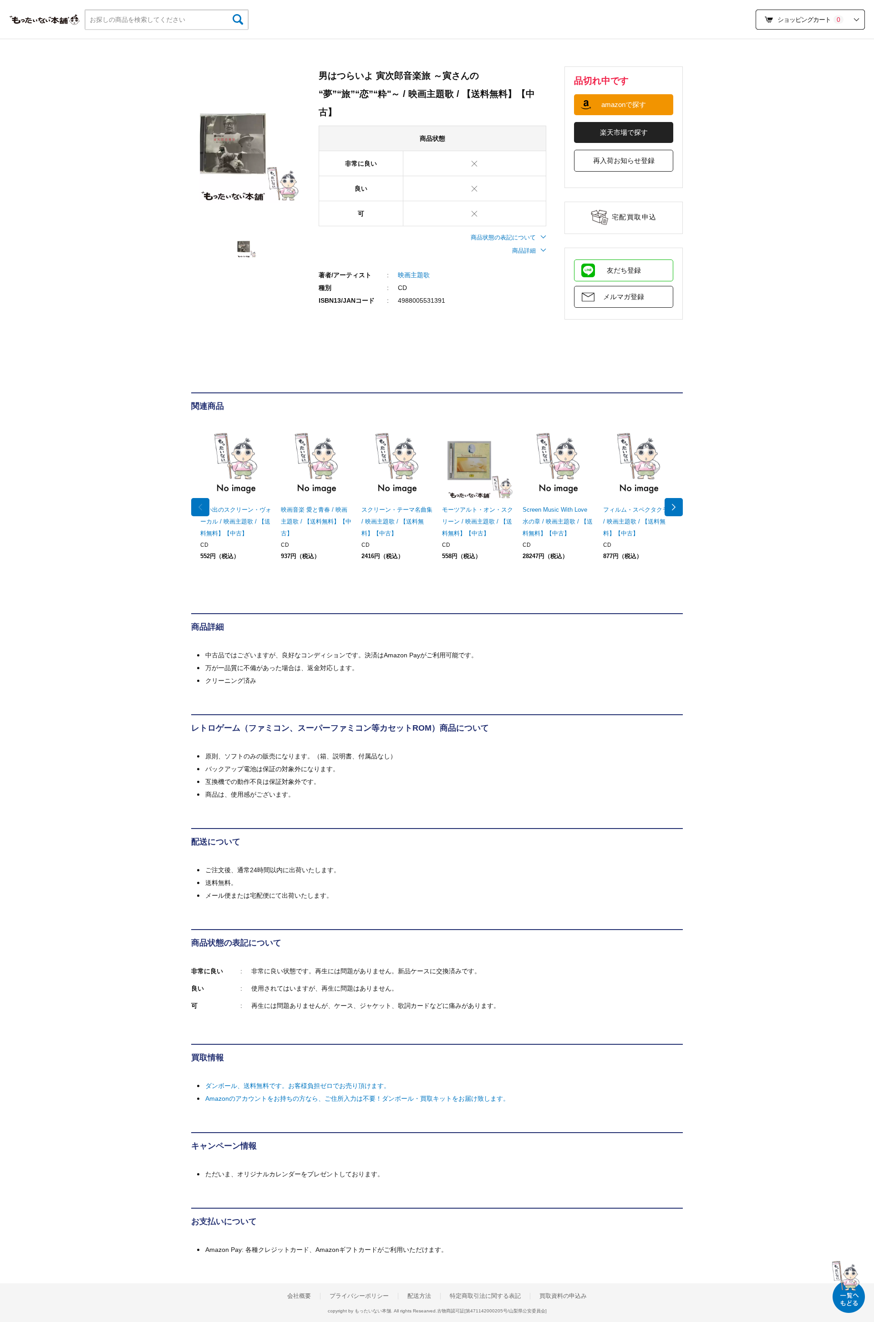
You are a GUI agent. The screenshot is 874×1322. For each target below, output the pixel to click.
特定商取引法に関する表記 (485, 1296)
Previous (200, 507)
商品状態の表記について (503, 237)
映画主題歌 (414, 275)
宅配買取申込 (634, 217)
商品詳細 (524, 250)
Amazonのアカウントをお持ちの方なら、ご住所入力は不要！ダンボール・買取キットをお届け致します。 (357, 1098)
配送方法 (419, 1296)
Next (674, 507)
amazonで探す (623, 104)
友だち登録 (624, 270)
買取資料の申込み (563, 1296)
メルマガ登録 (623, 296)
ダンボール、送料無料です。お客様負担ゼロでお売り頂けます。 (297, 1085)
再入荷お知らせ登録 (624, 160)
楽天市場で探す (624, 132)
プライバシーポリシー (359, 1296)
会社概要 (299, 1296)
